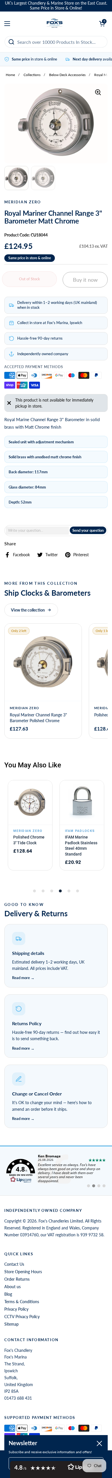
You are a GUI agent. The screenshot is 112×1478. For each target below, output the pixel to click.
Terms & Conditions (21, 1301)
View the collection (28, 610)
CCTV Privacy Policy (22, 1316)
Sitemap (11, 1324)
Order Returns (17, 1279)
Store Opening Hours (23, 1271)
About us (12, 1286)
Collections (32, 75)
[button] (56, 956)
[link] (56, 1171)
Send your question (88, 530)
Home (10, 75)
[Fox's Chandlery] (54, 23)
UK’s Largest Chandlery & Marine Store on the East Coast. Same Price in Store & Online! (56, 5)
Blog (8, 1294)
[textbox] (37, 530)
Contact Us (14, 1264)
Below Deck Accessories (67, 75)
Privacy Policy (16, 1309)
